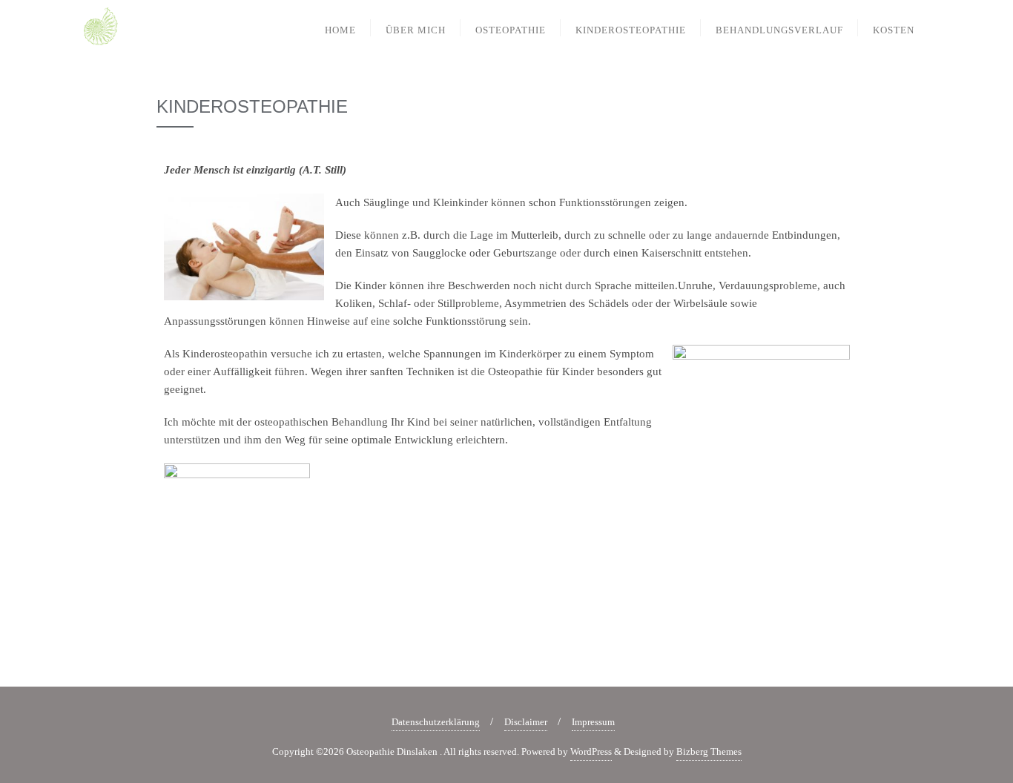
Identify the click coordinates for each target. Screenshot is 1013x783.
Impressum (593, 721)
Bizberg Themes (709, 751)
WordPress (591, 751)
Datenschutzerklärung (436, 721)
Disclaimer (525, 721)
